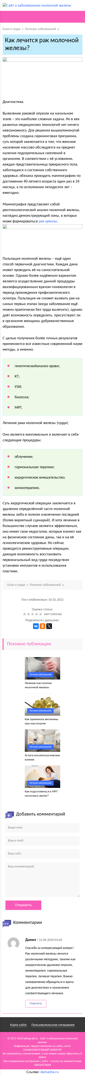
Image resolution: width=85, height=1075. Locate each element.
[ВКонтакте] (36, 626)
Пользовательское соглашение (53, 1025)
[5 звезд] (41, 614)
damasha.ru (49, 1072)
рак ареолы (48, 221)
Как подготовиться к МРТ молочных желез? (41, 793)
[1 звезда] (25, 614)
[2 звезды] (29, 614)
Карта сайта (18, 1025)
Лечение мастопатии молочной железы (38, 685)
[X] (49, 626)
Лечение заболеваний (40, 674)
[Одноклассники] (42, 626)
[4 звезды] (37, 614)
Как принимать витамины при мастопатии (41, 721)
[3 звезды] (33, 614)
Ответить (36, 1003)
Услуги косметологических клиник (42, 757)
